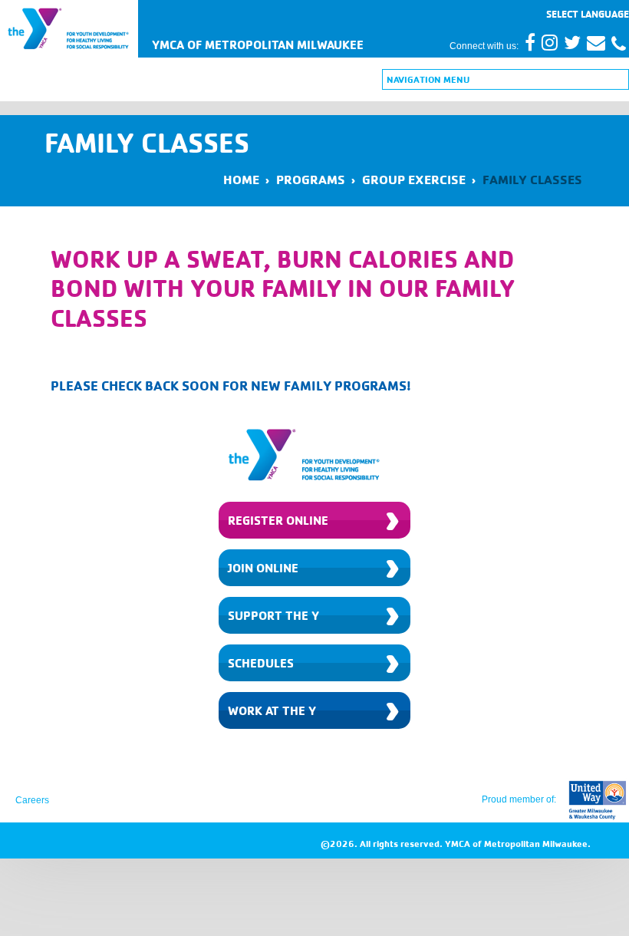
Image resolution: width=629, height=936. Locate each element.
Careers (32, 800)
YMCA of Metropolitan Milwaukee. (518, 843)
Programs (310, 179)
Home (241, 179)
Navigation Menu (428, 79)
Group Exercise (414, 179)
